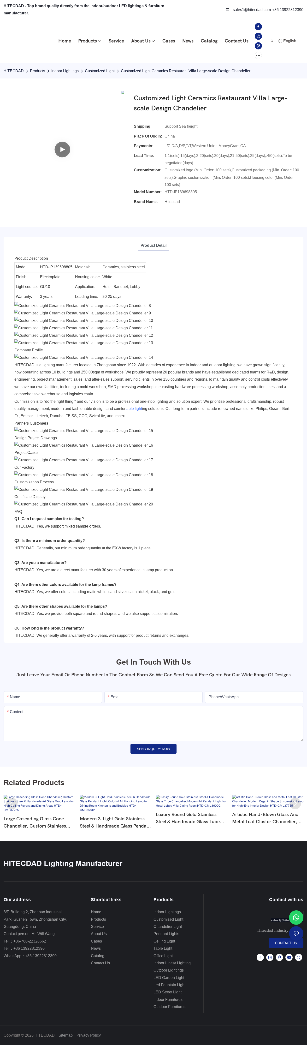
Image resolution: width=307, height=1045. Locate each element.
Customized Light (100, 71)
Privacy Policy (89, 1035)
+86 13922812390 (287, 10)
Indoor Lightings (65, 71)
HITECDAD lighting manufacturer (63, 863)
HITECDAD (14, 71)
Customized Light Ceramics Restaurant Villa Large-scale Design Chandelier (185, 71)
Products (37, 71)
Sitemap (65, 1035)
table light (133, 409)
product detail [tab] (153, 245)
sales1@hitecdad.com (251, 10)
